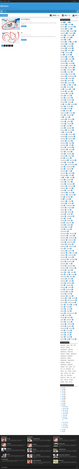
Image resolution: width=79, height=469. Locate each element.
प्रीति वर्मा (62, 285)
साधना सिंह (62, 87)
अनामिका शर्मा (62, 207)
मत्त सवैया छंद (62, 293)
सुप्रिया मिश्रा (69, 80)
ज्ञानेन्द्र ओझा (70, 257)
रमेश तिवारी (62, 39)
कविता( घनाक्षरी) (72, 233)
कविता (59, 15)
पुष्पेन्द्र (67, 274)
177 (9, 45)
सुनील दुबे (68, 334)
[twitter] (73, 1)
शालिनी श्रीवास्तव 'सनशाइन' (71, 313)
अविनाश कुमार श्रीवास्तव (71, 164)
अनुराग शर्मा (62, 162)
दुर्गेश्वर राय (69, 61)
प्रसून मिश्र (62, 283)
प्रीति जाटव (68, 181)
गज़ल (69, 171)
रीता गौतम (62, 306)
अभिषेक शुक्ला (71, 33)
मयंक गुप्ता (70, 296)
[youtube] (75, 1)
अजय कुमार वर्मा (71, 134)
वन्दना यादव (68, 308)
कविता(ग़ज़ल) (62, 61)
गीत (67, 22)
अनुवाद (68, 209)
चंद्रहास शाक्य (70, 250)
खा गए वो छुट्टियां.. (25, 19)
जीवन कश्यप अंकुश (71, 255)
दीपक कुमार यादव (69, 35)
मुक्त (68, 298)
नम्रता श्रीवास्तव (63, 63)
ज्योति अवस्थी (69, 123)
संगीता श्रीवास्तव (69, 100)
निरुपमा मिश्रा (69, 106)
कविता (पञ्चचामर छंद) (64, 233)
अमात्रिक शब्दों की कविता (37, 460)
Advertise (1, 1)
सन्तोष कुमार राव (63, 201)
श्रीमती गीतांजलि (69, 324)
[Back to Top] (77, 467)
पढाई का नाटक (61, 460)
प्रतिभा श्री (69, 278)
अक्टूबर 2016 (65, 408)
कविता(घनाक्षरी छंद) (63, 237)
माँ (21, 33)
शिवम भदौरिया (62, 317)
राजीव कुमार (70, 59)
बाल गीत (62, 289)
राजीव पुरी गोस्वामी (63, 192)
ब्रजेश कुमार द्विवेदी (63, 291)
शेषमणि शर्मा (69, 48)
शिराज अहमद (67, 315)
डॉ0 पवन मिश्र (63, 56)
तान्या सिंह (70, 175)
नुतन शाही (62, 179)
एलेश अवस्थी (68, 229)
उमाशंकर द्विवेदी (63, 227)
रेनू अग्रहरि (67, 306)
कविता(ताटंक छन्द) (71, 240)
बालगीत (62, 110)
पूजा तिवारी (69, 56)
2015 (62, 429)
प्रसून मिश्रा (69, 50)
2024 (62, 391)
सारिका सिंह (62, 332)
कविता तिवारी (68, 54)
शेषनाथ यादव (68, 321)
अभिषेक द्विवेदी (62, 82)
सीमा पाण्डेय (62, 334)
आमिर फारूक (62, 41)
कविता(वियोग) (70, 244)
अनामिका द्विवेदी (63, 136)
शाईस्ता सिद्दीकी (68, 196)
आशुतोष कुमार (62, 140)
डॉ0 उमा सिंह (62, 261)
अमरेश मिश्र (62, 214)
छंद (68, 252)
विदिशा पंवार (62, 311)
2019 (62, 399)
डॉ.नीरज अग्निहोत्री (72, 259)
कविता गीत (69, 140)
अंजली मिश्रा (70, 203)
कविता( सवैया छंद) (63, 143)
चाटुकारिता (34, 449)
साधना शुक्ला (68, 330)
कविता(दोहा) (62, 242)
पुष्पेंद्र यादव (68, 37)
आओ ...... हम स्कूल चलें (36, 455)
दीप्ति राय (69, 24)
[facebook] (72, 1)
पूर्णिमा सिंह (71, 276)
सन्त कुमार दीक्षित (63, 134)
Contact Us (5, 1)
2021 (62, 396)
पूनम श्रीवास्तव (69, 179)
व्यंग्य (61, 52)
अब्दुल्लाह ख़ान (63, 212)
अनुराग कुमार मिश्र (70, 136)
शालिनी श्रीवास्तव (69, 153)
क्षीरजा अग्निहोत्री (63, 171)
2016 (62, 405)
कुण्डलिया (62, 168)
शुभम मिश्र (62, 319)
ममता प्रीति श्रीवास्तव (71, 76)
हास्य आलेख (62, 339)
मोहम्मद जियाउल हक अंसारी (71, 300)
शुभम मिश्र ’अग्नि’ (69, 319)
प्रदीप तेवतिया (72, 31)
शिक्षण (61, 315)
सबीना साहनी (70, 156)
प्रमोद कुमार (69, 72)
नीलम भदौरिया (62, 91)
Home (5, 11)
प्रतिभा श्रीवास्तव (63, 280)
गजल (61, 104)
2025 (62, 389)
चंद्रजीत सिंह (70, 173)
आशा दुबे (68, 218)
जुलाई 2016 (65, 413)
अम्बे (61, 117)
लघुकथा (68, 84)
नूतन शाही (62, 69)
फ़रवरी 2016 (65, 425)
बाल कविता (68, 108)
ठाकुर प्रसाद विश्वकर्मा (64, 259)
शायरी (61, 199)
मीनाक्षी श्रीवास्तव (63, 188)
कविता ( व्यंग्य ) (70, 119)
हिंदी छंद (62, 158)
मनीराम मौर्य (70, 149)
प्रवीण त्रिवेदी (62, 24)
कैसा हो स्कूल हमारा (62, 443)
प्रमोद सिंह (70, 280)
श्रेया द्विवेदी (62, 72)
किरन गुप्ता (70, 143)
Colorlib (6, 467)
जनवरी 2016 (65, 427)
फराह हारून (62, 184)
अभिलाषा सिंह (69, 212)
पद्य (67, 272)
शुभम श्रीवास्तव (71, 74)
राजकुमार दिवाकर (63, 78)
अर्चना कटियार (63, 164)
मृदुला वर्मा (70, 93)
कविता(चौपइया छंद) (71, 237)
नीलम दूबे (71, 177)
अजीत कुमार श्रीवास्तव (69, 205)
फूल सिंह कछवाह (63, 287)
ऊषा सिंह (69, 227)
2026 (62, 387)
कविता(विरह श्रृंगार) (63, 246)
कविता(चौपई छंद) (63, 240)
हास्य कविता (71, 112)
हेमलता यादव (67, 158)
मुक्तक (73, 41)
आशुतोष (62, 222)
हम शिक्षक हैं (9, 443)
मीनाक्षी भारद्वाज (63, 130)
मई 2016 (64, 417)
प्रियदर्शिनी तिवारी (69, 283)
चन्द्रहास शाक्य (63, 76)
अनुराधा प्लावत (69, 87)
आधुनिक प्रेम (73, 15)
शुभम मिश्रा (62, 321)
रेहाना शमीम (62, 308)
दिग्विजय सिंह (72, 104)
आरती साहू (62, 218)
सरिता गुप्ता (70, 328)
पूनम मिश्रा (62, 128)
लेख (67, 39)
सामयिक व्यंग (67, 110)
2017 (62, 403)
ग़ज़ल (3, 19)
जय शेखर (73, 252)
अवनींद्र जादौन (63, 43)
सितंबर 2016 (65, 410)
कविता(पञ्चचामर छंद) (69, 166)
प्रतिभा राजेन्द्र (63, 278)
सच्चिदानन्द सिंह (63, 156)
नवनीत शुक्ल (70, 63)
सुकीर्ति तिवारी (62, 80)
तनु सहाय (62, 125)
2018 (62, 401)
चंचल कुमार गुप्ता (63, 250)
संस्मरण (73, 84)
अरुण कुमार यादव (70, 67)
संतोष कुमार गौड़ (69, 326)
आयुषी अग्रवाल (71, 138)
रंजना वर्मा (70, 188)
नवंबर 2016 (65, 406)
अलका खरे (69, 43)
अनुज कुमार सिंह (70, 207)
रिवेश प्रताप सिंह (71, 65)
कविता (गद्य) (62, 121)
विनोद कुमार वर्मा (69, 97)
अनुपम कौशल (62, 209)
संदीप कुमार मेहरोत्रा (63, 328)
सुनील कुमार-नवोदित (63, 112)
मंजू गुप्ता (70, 291)
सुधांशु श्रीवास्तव (63, 33)
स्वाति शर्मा (62, 35)
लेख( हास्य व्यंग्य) (71, 194)
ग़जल (61, 89)
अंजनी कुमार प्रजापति (64, 160)
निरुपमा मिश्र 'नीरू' (70, 265)
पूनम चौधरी (72, 274)
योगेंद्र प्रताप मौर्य (63, 74)
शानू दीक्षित (62, 153)
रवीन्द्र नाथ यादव (63, 65)
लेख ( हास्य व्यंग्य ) (63, 194)
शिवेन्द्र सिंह (67, 199)
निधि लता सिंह (62, 265)
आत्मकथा (62, 166)
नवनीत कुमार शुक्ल (63, 263)
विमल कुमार (62, 313)
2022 (62, 394)
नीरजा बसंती (62, 108)
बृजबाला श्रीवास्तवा (69, 184)
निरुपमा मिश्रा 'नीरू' (63, 268)
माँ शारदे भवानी (63, 298)
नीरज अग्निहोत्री (69, 147)
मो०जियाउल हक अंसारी (71, 302)
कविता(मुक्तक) (63, 244)
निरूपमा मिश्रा (63, 28)
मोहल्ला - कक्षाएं (63, 302)
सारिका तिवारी (62, 67)
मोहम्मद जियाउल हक (69, 69)
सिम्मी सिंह (68, 332)
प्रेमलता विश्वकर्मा (63, 93)
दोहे (72, 89)
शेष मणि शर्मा (62, 100)
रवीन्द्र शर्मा (68, 95)
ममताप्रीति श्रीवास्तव (63, 31)
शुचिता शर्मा (69, 317)
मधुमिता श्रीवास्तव (63, 296)
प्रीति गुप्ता (69, 91)
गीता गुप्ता (66, 104)
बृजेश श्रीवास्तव (63, 186)
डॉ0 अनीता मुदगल (63, 175)
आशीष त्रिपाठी (63, 119)
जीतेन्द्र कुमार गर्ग (63, 255)
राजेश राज (62, 84)
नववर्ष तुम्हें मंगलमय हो (36, 438)
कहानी (69, 28)
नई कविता (68, 125)
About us (9, 1)
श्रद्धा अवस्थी (62, 324)
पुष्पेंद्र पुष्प (62, 274)
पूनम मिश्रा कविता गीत (64, 276)
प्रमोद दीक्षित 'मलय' (63, 149)
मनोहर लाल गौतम (70, 186)
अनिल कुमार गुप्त (67, 52)
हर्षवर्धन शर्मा (68, 336)
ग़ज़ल (68, 41)
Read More (23, 26)
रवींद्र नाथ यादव (63, 59)
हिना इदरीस (72, 339)
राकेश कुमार (62, 190)
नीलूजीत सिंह (69, 270)
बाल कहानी (69, 287)
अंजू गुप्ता (62, 205)
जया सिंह (70, 145)
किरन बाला (62, 248)
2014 (62, 431)
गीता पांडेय (68, 248)
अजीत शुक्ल (69, 102)
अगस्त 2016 (65, 411)
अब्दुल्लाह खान (63, 50)
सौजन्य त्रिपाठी (63, 203)
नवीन (66, 177)
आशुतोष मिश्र (69, 224)
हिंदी (67, 339)
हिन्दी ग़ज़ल (62, 115)
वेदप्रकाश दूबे (68, 151)
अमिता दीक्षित (69, 214)
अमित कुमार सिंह (69, 162)
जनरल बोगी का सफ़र (4, 459)
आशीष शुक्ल (47, 15)
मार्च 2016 (64, 424)
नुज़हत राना (62, 272)
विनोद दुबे (68, 311)
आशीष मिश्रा (62, 220)
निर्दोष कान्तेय (62, 26)
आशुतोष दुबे (62, 224)
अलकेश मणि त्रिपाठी (70, 26)
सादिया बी (69, 201)
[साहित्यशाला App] (77, 1)
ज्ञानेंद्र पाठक (67, 89)
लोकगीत (62, 196)
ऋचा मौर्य (62, 229)
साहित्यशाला (4, 6)
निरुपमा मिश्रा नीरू (71, 268)
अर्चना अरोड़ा (62, 216)
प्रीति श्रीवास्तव (68, 285)
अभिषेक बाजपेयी (69, 115)
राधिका (74, 304)
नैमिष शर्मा (62, 46)
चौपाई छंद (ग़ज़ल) (63, 252)
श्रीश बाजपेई (62, 326)
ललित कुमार (70, 192)
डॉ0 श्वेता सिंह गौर (69, 261)
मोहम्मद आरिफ (62, 300)
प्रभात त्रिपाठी (63, 48)
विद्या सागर (62, 151)
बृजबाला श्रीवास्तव (68, 289)
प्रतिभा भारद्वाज (69, 46)
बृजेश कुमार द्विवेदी (69, 128)
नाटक (69, 263)
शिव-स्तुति (62, 15)
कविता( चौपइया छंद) (63, 235)
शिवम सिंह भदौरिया (67, 132)
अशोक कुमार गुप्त (63, 138)
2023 (62, 392)
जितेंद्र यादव (62, 147)
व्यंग (61, 132)
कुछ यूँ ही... (51, 15)
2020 (62, 398)
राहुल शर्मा (62, 97)
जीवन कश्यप (62, 123)
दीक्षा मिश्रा (62, 106)
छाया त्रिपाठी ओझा (63, 145)
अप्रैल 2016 (65, 422)
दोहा (61, 177)
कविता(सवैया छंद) (71, 246)
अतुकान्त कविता (72, 160)
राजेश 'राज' (62, 304)
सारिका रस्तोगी (63, 102)
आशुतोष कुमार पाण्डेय (69, 222)
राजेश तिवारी (68, 304)
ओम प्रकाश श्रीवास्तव (64, 231)
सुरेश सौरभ (62, 336)
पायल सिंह (72, 272)
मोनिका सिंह (73, 298)
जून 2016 (64, 415)
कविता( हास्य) (71, 235)
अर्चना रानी (66, 117)
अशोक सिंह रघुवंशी (69, 216)
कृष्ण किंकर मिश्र (69, 168)
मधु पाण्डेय (68, 293)
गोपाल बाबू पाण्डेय (63, 173)
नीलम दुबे (62, 37)
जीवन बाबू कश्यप (63, 257)
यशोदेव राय (62, 95)
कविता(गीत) (68, 121)
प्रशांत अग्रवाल (70, 82)
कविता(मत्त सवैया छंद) (70, 242)
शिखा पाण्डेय (70, 78)
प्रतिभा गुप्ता (62, 181)
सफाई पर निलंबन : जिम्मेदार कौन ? (64, 455)
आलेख (61, 54)
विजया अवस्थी (70, 130)
